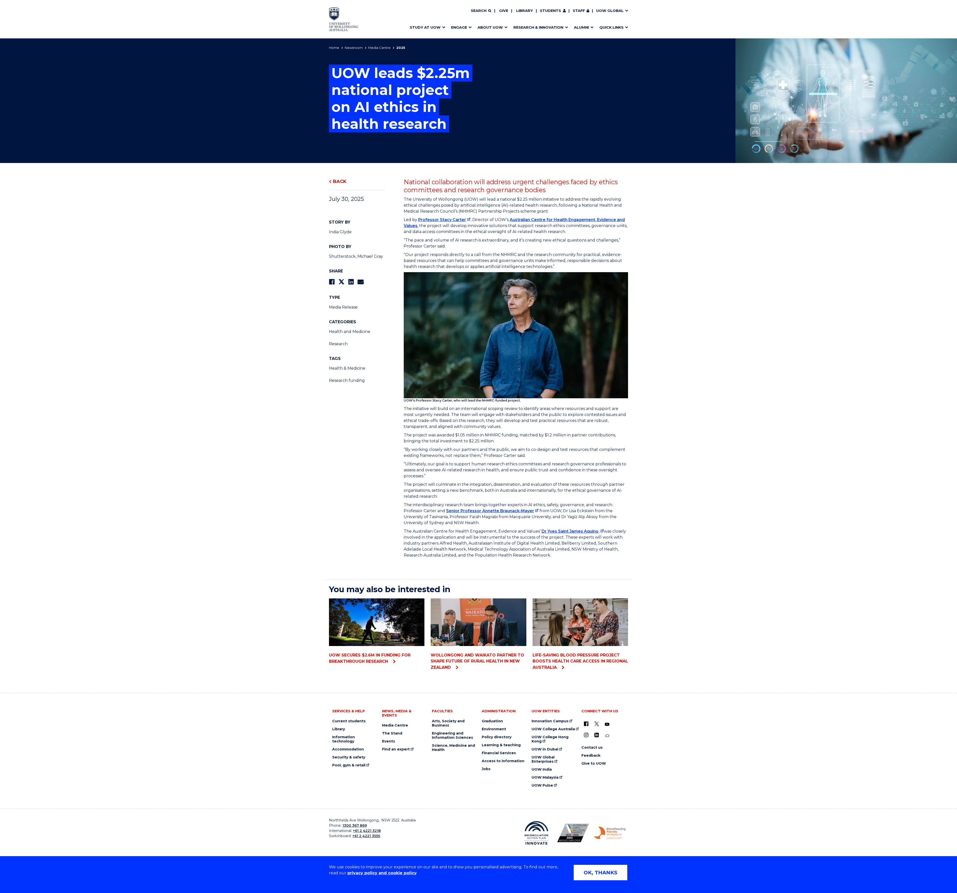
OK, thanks (600, 873)
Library (524, 10)
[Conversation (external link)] (607, 736)
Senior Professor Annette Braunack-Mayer (490, 510)
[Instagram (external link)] (586, 735)
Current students (349, 721)
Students (550, 10)
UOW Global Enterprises (543, 759)
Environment (494, 729)
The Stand (392, 733)
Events (388, 741)
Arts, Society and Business (448, 723)
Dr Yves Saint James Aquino (570, 531)
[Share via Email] (360, 282)
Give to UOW (593, 763)
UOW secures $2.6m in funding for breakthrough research (369, 658)
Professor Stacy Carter (442, 219)
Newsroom (354, 48)
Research (338, 343)
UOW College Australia (553, 729)
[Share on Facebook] (332, 282)
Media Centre (379, 48)
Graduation (492, 721)
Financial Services (499, 753)
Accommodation (348, 749)
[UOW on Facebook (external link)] (586, 724)
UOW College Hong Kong (550, 739)
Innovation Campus (550, 721)
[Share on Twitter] (341, 282)
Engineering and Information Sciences (452, 735)
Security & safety (348, 757)
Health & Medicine (347, 368)
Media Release (343, 307)
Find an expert (396, 749)
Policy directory (496, 737)
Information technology (343, 739)
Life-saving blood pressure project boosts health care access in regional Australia (580, 661)
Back (339, 181)
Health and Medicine (349, 331)
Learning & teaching (501, 745)
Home (334, 48)
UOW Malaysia (545, 777)
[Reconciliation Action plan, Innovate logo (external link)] (536, 833)
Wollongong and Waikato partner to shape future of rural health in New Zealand (477, 661)
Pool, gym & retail (348, 765)
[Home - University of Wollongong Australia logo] (343, 19)
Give (503, 10)
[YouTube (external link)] (607, 724)
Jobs (486, 769)
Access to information (503, 761)
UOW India (542, 769)
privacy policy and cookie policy (382, 873)
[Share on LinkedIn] (351, 282)
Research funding (347, 380)
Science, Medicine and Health (453, 747)
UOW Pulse (542, 785)
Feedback (590, 755)
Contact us (592, 747)
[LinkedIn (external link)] (596, 735)
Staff (579, 10)
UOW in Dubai (545, 749)
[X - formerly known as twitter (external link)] (596, 724)
